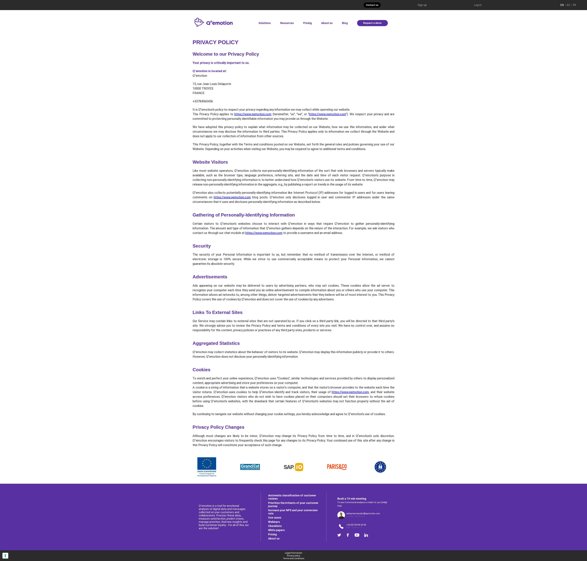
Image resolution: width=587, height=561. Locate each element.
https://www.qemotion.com (252, 114)
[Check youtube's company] (357, 535)
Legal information (293, 553)
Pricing (307, 23)
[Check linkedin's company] (366, 535)
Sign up (422, 5)
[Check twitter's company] (339, 535)
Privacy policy (293, 555)
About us (327, 23)
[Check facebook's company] (348, 535)
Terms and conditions (293, 558)
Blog (345, 23)
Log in (478, 5)
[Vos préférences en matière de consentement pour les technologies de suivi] (5, 556)
